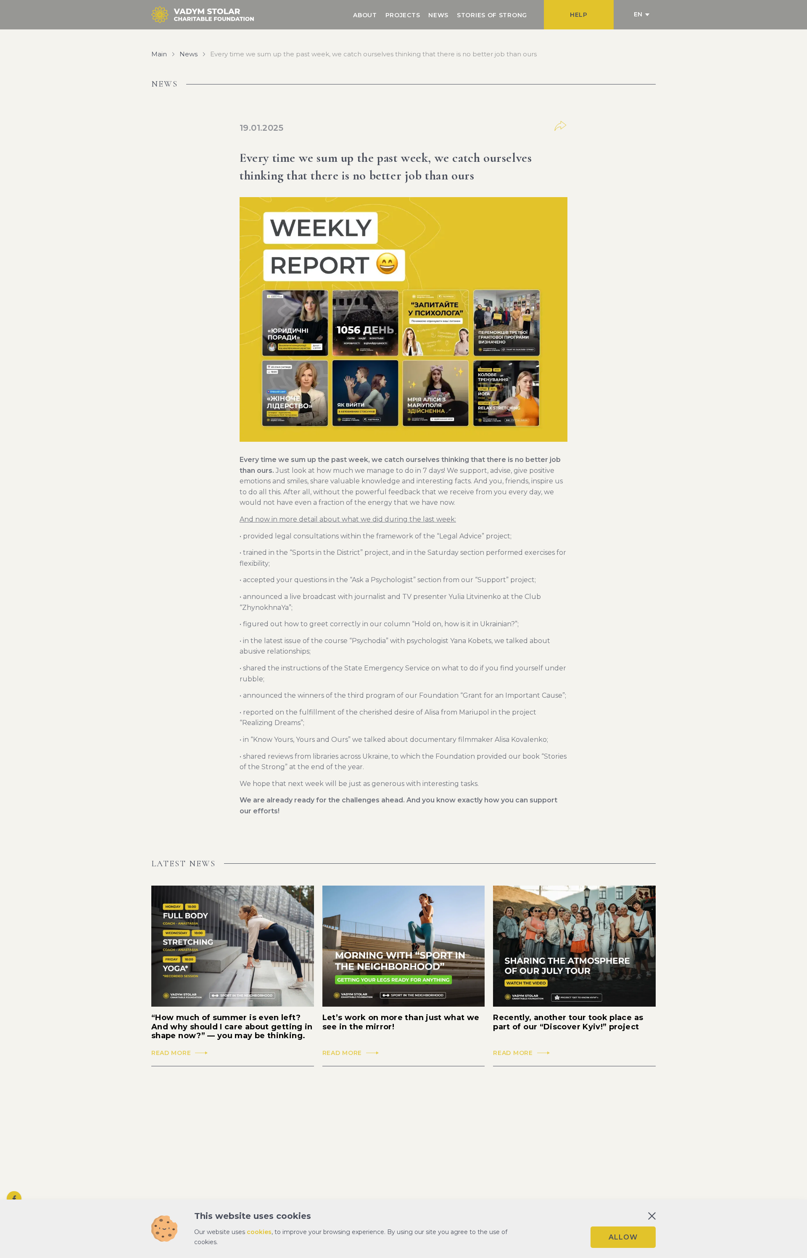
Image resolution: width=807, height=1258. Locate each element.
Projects (402, 15)
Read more (171, 1053)
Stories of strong (492, 15)
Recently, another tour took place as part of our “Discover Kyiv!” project (568, 1022)
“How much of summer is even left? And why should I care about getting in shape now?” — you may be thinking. (232, 1026)
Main (159, 54)
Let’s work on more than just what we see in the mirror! (401, 1022)
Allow (623, 1237)
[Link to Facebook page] (14, 1198)
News (438, 15)
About (365, 15)
